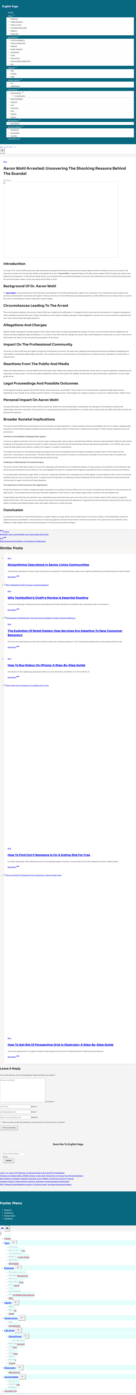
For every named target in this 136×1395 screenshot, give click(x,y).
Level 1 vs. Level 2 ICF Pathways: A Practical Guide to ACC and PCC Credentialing (32, 1173)
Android (14, 19)
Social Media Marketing (20, 61)
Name (34, 1106)
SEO (12, 64)
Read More (13, 577)
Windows (15, 34)
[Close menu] (0, 1233)
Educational (15, 1336)
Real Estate (15, 58)
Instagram (15, 133)
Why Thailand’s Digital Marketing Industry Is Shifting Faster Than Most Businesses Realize (35, 1184)
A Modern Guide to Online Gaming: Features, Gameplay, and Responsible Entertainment (34, 1181)
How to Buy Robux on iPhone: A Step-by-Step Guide (46, 665)
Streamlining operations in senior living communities (48, 565)
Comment (50, 1101)
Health (8, 1302)
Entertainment (17, 99)
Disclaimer (8, 1218)
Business (9, 1268)
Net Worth (15, 123)
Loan (13, 55)
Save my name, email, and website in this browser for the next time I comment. (34, 1122)
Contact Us (14, 139)
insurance (15, 52)
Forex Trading (17, 49)
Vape (12, 76)
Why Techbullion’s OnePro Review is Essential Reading (48, 598)
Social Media (11, 1377)
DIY (12, 83)
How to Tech (16, 25)
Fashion (14, 102)
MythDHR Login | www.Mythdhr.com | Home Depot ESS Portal (24, 533)
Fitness (14, 73)
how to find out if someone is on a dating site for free (49, 855)
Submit (9, 1160)
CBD (12, 71)
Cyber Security (17, 22)
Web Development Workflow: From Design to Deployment (23, 540)
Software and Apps (19, 28)
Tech (6, 1243)
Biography (10, 1367)
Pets (12, 111)
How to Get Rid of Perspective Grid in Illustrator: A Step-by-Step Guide (60, 1045)
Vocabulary (20, 96)
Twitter (14, 136)
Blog (5, 161)
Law (12, 105)
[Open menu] (2, 151)
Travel (13, 117)
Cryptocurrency (18, 40)
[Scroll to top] (2, 1228)
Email (34, 1112)
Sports (13, 114)
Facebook (15, 130)
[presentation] (70, 585)
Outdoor (14, 108)
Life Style (9, 1330)
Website (14, 31)
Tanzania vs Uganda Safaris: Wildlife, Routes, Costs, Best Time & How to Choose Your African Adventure (41, 1175)
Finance (14, 46)
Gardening (15, 86)
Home (10, 12)
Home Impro (11, 1318)
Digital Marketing (18, 43)
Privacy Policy (9, 1215)
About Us (8, 1210)
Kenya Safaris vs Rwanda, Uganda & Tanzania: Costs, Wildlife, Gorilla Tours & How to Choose (37, 1178)
